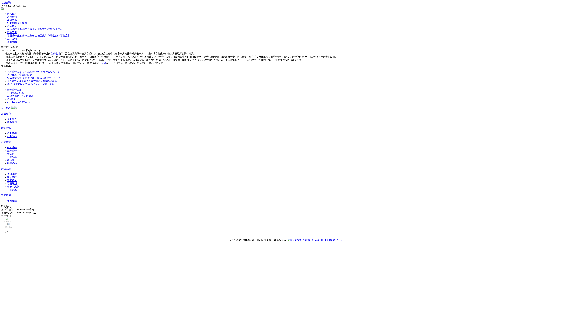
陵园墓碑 (12, 35)
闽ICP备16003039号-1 (331, 240)
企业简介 (12, 119)
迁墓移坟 (32, 35)
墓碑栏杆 (12, 99)
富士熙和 (12, 17)
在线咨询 (6, 2)
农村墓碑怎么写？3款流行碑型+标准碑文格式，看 (33, 71)
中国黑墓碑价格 (15, 93)
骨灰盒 (31, 29)
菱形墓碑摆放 (14, 89)
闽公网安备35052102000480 (304, 240)
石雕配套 (40, 29)
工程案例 (12, 38)
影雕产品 (58, 29)
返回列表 (6, 108)
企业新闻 (22, 23)
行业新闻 (12, 23)
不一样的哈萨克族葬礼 (19, 102)
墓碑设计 (55, 53)
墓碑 (103, 63)
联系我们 (12, 122)
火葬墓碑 (12, 29)
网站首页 (12, 13)
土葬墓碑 (22, 29)
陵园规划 (42, 35)
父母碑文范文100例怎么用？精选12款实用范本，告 (34, 78)
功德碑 (48, 29)
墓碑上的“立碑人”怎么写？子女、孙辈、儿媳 (31, 84)
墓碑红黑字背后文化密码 (20, 74)
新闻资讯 (12, 20)
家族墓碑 (22, 35)
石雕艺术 (65, 35)
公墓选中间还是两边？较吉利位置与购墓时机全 (32, 81)
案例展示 (12, 42)
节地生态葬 (54, 35)
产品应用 (12, 32)
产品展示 (12, 26)
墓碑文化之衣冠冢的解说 (20, 96)
